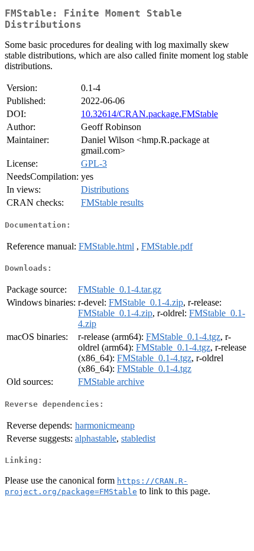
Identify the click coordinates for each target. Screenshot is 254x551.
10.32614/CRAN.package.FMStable (149, 114)
